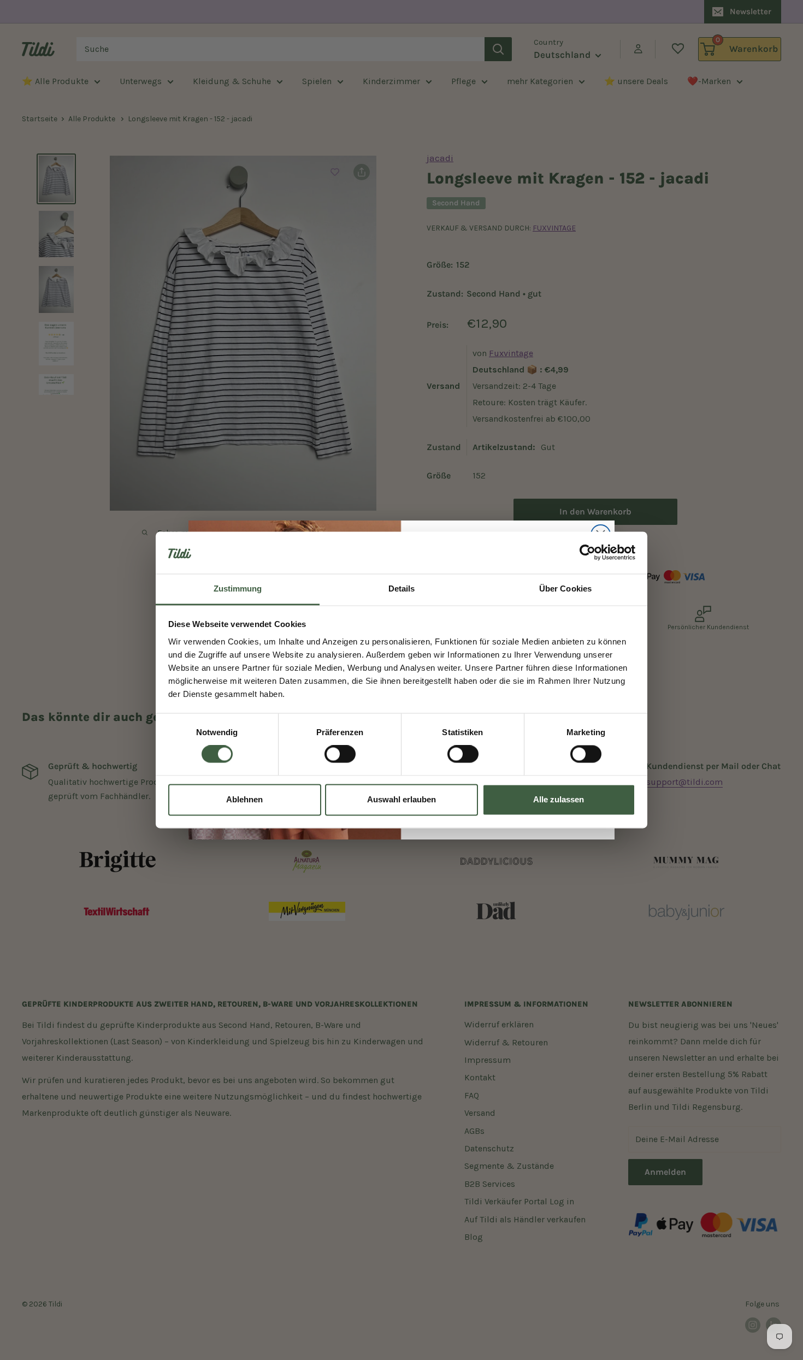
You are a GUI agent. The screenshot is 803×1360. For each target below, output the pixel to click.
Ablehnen (244, 799)
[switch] (340, 754)
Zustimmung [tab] (238, 588)
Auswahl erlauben (401, 799)
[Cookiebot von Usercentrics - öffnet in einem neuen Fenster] (587, 553)
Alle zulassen (558, 799)
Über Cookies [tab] (565, 588)
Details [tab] (401, 588)
